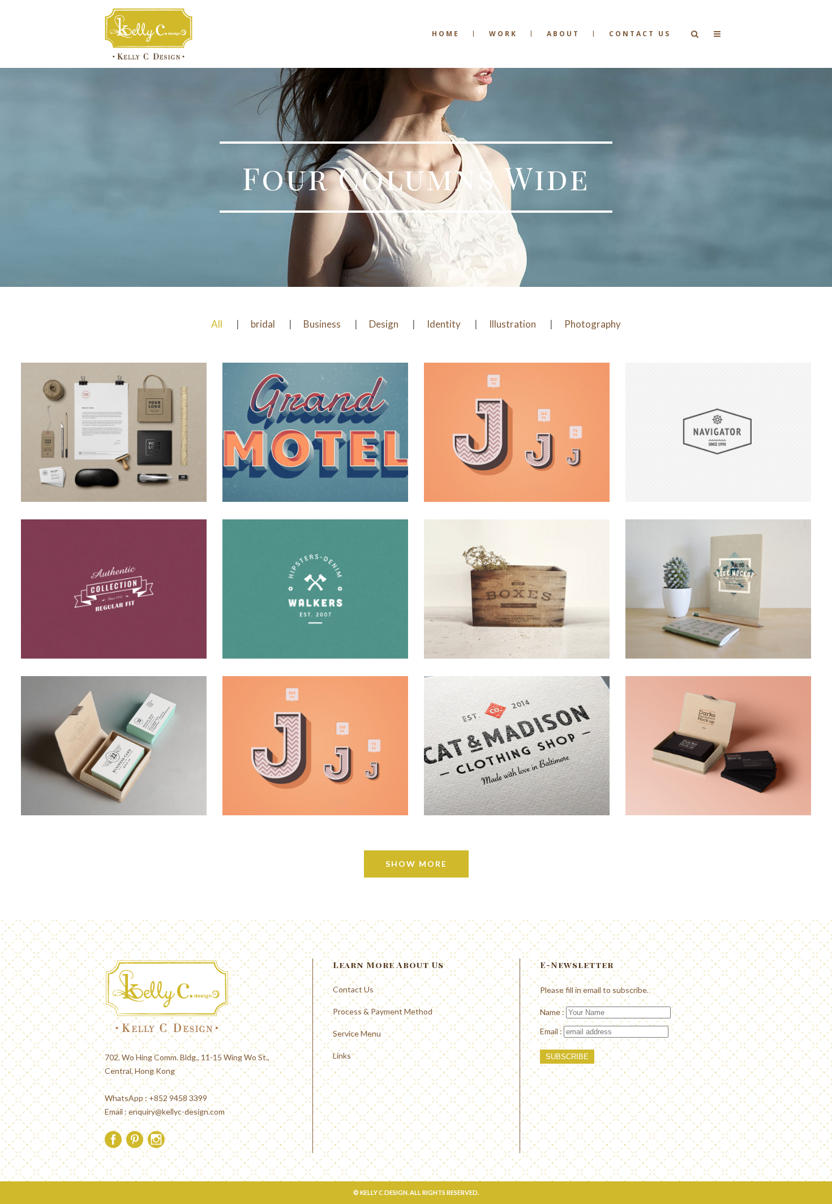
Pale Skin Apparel (518, 716)
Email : (552, 1031)
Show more (416, 863)
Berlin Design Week (316, 402)
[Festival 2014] (480, 611)
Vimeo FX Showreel (719, 402)
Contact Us (353, 989)
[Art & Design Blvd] (278, 611)
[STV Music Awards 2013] (278, 768)
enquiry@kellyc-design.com (176, 1111)
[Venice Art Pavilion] (480, 454)
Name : (553, 1012)
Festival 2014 (517, 559)
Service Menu (357, 1033)
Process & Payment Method (382, 1011)
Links (342, 1055)
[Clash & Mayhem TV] (681, 768)
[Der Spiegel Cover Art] (76, 611)
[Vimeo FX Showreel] (681, 454)
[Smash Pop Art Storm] (681, 611)
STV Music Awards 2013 (316, 716)
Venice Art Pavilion (517, 402)
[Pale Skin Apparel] (480, 768)
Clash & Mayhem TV (719, 716)
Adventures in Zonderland (114, 716)
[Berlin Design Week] (278, 454)
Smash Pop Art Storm (719, 559)
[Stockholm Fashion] (76, 454)
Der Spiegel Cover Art (114, 559)
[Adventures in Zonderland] (76, 774)
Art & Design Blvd (316, 559)
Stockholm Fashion (114, 402)
